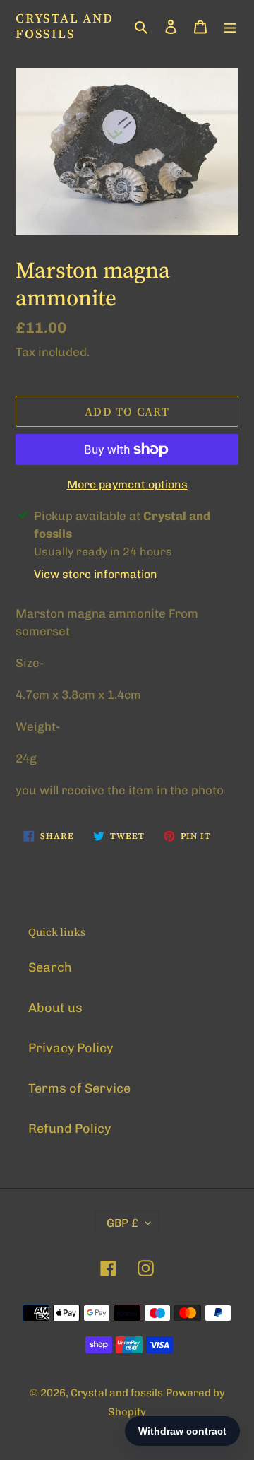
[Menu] (230, 25)
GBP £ (122, 1223)
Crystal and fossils (65, 26)
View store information (95, 574)
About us (55, 1007)
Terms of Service (79, 1088)
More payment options (127, 484)
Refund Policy (69, 1128)
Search (50, 967)
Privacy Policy (70, 1048)
